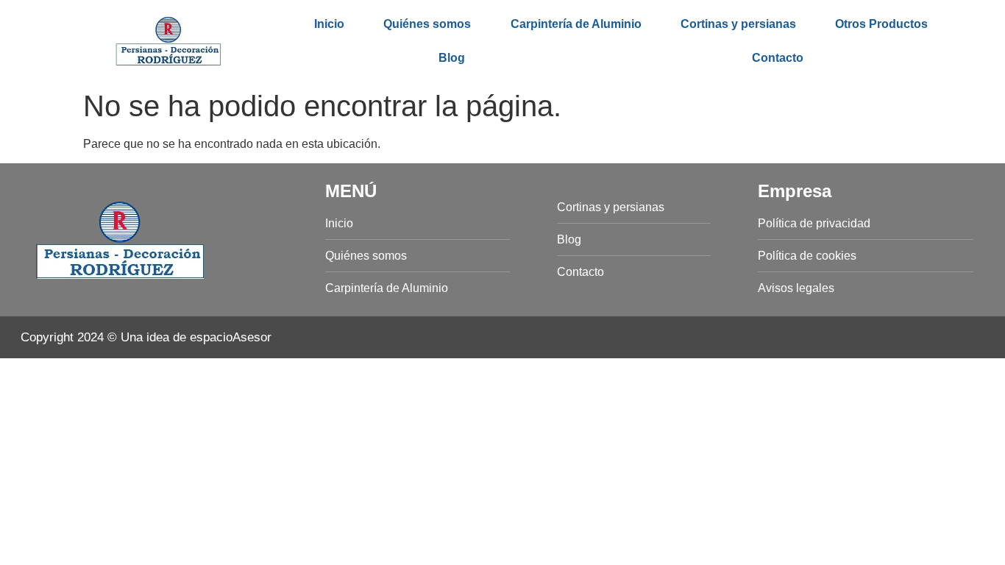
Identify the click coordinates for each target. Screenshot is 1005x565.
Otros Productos (881, 24)
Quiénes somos (427, 24)
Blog (451, 57)
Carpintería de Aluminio (576, 24)
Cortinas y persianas (738, 24)
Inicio (329, 24)
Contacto (777, 57)
